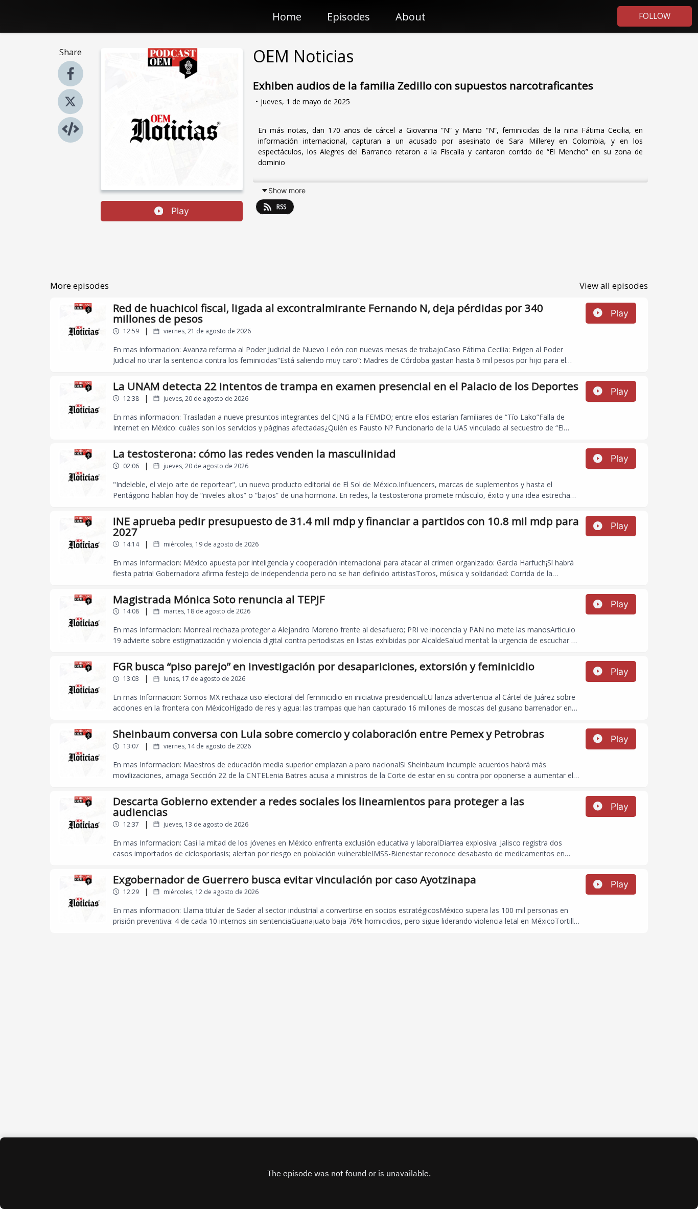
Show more (287, 190)
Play (180, 211)
